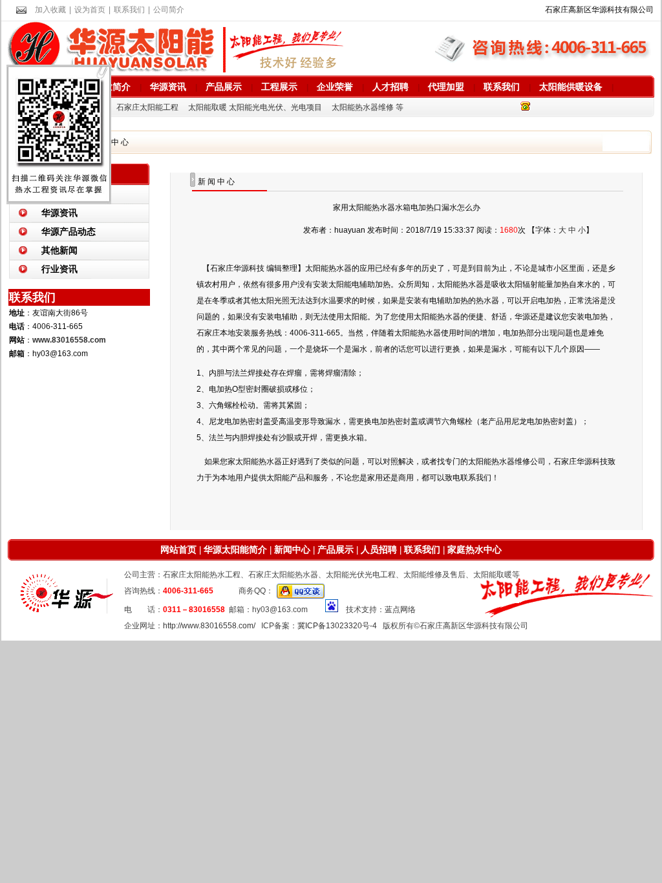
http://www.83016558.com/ (209, 625)
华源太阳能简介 (235, 549)
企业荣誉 (335, 86)
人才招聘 (390, 86)
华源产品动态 (68, 231)
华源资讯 (168, 86)
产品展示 (224, 86)
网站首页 (178, 549)
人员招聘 (377, 549)
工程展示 (279, 86)
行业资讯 (59, 269)
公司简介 (168, 9)
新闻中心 (291, 549)
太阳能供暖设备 (571, 86)
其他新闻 (59, 250)
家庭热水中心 (474, 549)
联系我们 (129, 9)
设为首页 (89, 9)
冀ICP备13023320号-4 (337, 625)
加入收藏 (50, 9)
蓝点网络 (400, 609)
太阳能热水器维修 (363, 107)
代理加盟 (446, 86)
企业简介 (112, 86)
